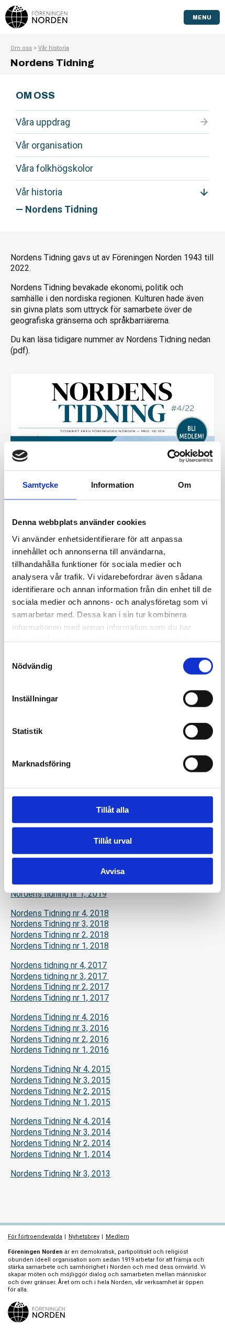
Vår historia (53, 48)
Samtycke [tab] (40, 484)
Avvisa (112, 871)
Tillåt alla (112, 809)
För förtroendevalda (35, 1236)
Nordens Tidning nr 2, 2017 (59, 987)
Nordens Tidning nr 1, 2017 (59, 998)
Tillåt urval (113, 840)
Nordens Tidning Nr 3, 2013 (60, 1174)
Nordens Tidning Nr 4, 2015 (60, 1069)
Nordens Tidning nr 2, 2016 (59, 1039)
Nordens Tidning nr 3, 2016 (59, 1028)
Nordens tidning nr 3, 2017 (59, 976)
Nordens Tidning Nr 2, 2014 (60, 1143)
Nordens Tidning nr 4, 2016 (59, 1017)
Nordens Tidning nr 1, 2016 (59, 1050)
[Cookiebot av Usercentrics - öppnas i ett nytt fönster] (167, 456)
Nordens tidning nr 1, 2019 (58, 894)
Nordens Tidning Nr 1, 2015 (60, 1102)
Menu (202, 17)
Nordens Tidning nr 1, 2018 (59, 946)
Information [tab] (112, 484)
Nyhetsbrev (84, 1236)
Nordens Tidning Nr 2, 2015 (60, 1091)
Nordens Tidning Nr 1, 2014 (60, 1154)
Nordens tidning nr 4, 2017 (58, 965)
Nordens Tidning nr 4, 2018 (59, 913)
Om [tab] (184, 484)
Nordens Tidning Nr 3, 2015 (60, 1080)
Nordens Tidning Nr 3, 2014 (60, 1132)
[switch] (198, 698)
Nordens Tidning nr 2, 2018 (59, 935)
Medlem (117, 1236)
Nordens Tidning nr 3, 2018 (59, 924)
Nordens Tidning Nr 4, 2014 (60, 1121)
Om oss (21, 48)
